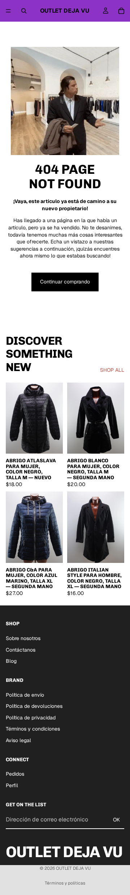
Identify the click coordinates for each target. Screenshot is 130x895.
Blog (11, 661)
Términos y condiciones (33, 729)
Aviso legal (18, 740)
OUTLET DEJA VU (73, 868)
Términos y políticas (65, 883)
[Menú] (8, 11)
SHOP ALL (112, 370)
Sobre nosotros (23, 638)
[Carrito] (121, 11)
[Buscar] (24, 11)
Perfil (12, 785)
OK (116, 819)
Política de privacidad (31, 717)
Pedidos (15, 774)
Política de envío (25, 695)
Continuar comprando (65, 281)
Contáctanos (20, 650)
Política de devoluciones (34, 706)
